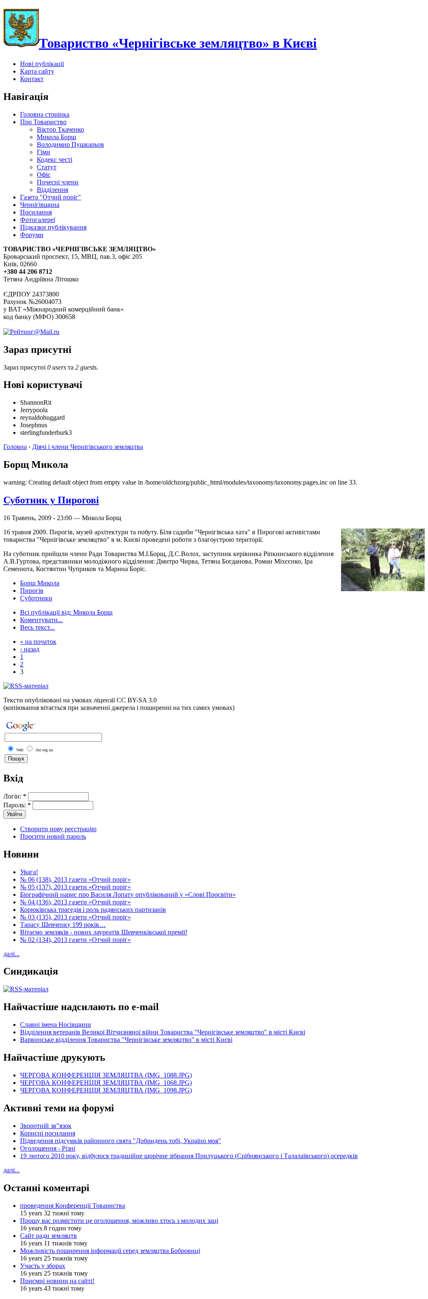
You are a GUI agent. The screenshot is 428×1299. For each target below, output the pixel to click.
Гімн (43, 152)
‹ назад (29, 649)
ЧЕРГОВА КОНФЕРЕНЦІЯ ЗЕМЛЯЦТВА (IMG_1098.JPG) (106, 1090)
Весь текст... (37, 627)
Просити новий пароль (53, 836)
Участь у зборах (42, 1265)
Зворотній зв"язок (45, 1125)
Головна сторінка (44, 114)
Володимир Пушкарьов (70, 144)
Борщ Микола (39, 583)
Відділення (52, 189)
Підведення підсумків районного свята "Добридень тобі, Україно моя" (120, 1140)
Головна (15, 446)
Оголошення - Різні (47, 1148)
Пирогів (31, 590)
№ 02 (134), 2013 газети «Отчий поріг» (75, 939)
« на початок (38, 641)
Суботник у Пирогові (51, 500)
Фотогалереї (37, 219)
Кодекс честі (54, 159)
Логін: (14, 796)
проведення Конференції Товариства (72, 1205)
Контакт (31, 78)
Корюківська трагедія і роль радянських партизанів (93, 909)
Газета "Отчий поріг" (50, 197)
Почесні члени (58, 182)
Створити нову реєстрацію (58, 828)
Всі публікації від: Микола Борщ (66, 612)
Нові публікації (42, 63)
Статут (46, 167)
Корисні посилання (47, 1133)
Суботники (36, 598)
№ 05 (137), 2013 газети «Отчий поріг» (75, 887)
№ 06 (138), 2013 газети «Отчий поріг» (75, 879)
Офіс (44, 174)
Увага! (29, 871)
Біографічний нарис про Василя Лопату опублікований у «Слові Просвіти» (128, 894)
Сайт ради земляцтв (48, 1235)
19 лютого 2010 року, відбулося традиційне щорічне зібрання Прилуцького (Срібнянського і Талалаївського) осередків (189, 1155)
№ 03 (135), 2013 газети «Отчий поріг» (75, 917)
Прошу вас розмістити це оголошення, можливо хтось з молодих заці (119, 1220)
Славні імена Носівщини (55, 1024)
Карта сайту (37, 71)
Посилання (36, 212)
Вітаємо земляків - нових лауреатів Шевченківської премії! (103, 932)
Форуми (31, 234)
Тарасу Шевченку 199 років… (63, 924)
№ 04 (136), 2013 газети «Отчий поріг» (75, 902)
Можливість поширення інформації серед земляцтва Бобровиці (110, 1250)
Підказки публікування (53, 227)
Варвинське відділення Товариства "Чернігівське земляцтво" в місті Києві (126, 1039)
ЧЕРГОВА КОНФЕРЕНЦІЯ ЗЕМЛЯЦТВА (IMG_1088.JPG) (106, 1075)
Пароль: (17, 805)
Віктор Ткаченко (60, 129)
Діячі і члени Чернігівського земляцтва (87, 446)
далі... (11, 953)
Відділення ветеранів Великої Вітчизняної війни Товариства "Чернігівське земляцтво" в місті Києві (162, 1032)
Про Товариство (43, 121)
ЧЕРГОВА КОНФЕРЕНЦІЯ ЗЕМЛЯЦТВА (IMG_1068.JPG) (106, 1082)
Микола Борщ (56, 136)
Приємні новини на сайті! (57, 1280)
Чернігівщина (39, 204)
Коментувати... (41, 619)
